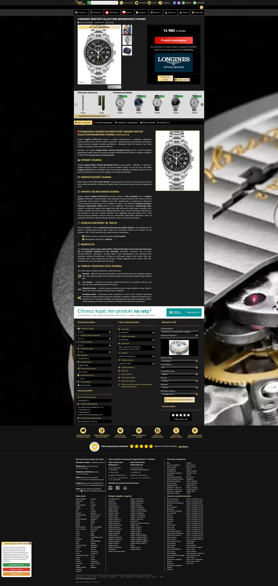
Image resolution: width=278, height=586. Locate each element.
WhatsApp (85, 491)
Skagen (93, 543)
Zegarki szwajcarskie (137, 501)
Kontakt (188, 463)
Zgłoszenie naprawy (173, 493)
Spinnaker (94, 545)
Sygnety (169, 561)
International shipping (173, 481)
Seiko (92, 539)
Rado (92, 533)
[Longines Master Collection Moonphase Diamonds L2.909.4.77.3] (157, 103)
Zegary (133, 545)
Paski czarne (190, 549)
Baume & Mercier (81, 519)
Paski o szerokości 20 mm (194, 525)
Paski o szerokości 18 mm (194, 521)
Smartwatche (112, 505)
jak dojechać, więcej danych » (117, 475)
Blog (168, 463)
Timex (93, 555)
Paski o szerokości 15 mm (194, 515)
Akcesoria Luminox (173, 501)
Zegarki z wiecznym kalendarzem (137, 520)
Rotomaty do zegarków (174, 559)
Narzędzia (170, 519)
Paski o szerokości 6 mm (194, 499)
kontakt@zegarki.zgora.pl (97, 462)
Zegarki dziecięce (114, 523)
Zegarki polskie (113, 545)
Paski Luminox (171, 539)
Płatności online (191, 473)
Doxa (77, 543)
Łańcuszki (170, 517)
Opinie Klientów (148, 122)
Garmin (78, 557)
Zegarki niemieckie (114, 541)
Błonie (78, 523)
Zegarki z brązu (113, 517)
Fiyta (77, 549)
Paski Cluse (171, 527)
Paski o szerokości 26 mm (194, 535)
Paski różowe (190, 557)
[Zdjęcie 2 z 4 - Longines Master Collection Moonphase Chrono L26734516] (127, 29)
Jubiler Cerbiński (81, 567)
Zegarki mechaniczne (115, 537)
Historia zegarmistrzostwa (175, 479)
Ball (77, 511)
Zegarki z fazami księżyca (139, 511)
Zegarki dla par (113, 511)
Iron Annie (79, 563)
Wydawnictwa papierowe (174, 565)
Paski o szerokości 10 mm (194, 505)
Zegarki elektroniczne (115, 525)
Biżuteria (169, 505)
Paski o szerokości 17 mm (194, 519)
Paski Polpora (171, 545)
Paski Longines (172, 537)
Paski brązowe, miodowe (194, 547)
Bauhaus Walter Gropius (81, 516)
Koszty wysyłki (172, 483)
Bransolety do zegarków (174, 511)
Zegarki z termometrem (138, 517)
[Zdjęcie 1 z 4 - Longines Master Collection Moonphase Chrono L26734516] (99, 54)
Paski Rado (170, 547)
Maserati (93, 513)
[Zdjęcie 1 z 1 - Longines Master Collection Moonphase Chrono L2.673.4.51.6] (178, 161)
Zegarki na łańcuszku (115, 539)
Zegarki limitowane (114, 533)
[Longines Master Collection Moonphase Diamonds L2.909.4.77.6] (120, 103)
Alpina (78, 503)
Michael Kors (95, 517)
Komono (78, 571)
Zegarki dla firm (191, 485)
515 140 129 (84, 468)
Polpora (93, 531)
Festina (78, 547)
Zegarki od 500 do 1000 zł (139, 535)
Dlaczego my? (190, 465)
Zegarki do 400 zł (136, 531)
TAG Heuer (94, 551)
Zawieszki (170, 569)
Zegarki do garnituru (114, 521)
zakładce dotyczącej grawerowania (101, 154)
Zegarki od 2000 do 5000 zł (139, 539)
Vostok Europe (95, 563)
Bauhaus (78, 513)
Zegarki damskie (113, 507)
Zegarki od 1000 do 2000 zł (139, 537)
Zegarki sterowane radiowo (116, 551)
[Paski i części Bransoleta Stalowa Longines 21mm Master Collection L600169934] (83, 103)
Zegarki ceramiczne (114, 519)
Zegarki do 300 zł (136, 529)
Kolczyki (169, 515)
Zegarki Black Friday (190, 492)
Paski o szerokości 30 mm (194, 539)
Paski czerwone (191, 551)
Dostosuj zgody (16, 574)
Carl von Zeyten (81, 529)
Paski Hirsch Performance (175, 533)
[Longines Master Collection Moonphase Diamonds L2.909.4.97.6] (139, 103)
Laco (92, 501)
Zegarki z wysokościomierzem (140, 523)
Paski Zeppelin (171, 553)
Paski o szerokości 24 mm (194, 533)
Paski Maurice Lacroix (174, 541)
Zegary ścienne (135, 547)
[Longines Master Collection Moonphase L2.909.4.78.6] (194, 103)
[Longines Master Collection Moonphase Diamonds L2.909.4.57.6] (176, 103)
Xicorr (92, 565)
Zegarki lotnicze (113, 535)
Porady (188, 475)
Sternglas (94, 547)
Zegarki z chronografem (138, 509)
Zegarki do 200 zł (136, 527)
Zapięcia (169, 567)
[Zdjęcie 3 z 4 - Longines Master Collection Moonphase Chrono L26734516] (127, 40)
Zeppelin (93, 567)
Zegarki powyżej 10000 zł (138, 543)
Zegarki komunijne (192, 489)
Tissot (93, 557)
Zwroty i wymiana (191, 487)
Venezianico (94, 561)
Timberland (94, 553)
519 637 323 (84, 479)
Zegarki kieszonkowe (115, 529)
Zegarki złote (135, 525)
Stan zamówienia (191, 483)
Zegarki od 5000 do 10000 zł (139, 541)
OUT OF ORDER (96, 527)
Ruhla (92, 535)
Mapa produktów (172, 485)
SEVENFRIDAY (96, 541)
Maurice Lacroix (96, 515)
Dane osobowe (171, 467)
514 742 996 (84, 474)
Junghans (79, 569)
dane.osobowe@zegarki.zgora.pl (85, 578)
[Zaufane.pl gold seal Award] (94, 447)
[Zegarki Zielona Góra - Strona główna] (79, 2)
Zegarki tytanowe (136, 505)
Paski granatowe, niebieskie (195, 553)
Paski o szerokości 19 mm (194, 523)
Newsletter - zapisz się (174, 487)
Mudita (93, 521)
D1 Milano (79, 539)
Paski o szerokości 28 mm (194, 537)
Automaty (111, 501)
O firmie (188, 469)
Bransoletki (170, 509)
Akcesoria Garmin (172, 499)
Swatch (93, 549)
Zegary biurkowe (136, 549)
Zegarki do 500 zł (136, 533)
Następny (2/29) (114, 86)
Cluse (77, 535)
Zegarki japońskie (114, 527)
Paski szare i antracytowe (194, 559)
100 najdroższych (113, 499)
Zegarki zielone (113, 515)
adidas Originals (81, 499)
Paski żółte (190, 563)
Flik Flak (78, 551)
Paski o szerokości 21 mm (194, 527)
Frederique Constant (82, 555)
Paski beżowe (190, 541)
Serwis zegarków (191, 481)
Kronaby (93, 499)
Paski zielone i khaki (192, 561)
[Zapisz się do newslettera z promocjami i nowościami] (201, 7)
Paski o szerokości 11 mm (194, 507)
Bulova (78, 525)
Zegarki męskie (113, 509)
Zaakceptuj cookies (16, 564)
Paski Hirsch (171, 529)
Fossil (78, 553)
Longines (93, 505)
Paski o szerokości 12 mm (194, 509)
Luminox (93, 511)
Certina (78, 533)
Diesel (78, 541)
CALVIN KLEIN (80, 527)
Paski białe (190, 543)
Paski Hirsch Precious (174, 535)
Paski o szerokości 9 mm (194, 503)
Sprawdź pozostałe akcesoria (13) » (92, 116)
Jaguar (78, 565)
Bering (78, 521)
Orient (92, 523)
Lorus (92, 507)
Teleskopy (170, 563)
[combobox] (104, 3)
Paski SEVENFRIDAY (174, 549)
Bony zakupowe (172, 507)
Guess (78, 559)
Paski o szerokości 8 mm (194, 501)
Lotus (92, 509)
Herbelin (78, 561)
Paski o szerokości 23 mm (194, 531)
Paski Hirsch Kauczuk (174, 531)
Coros (77, 537)
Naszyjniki (170, 521)
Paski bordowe (191, 545)
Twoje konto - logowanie (174, 491)
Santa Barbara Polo (97, 537)
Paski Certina (171, 525)
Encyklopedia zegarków (174, 473)
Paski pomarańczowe (193, 555)
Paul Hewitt (94, 529)
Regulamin (189, 479)
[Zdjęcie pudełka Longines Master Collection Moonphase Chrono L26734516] (127, 51)
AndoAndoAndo (81, 505)
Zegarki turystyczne (137, 503)
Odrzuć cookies (16, 569)
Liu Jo (92, 503)
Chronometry (112, 503)
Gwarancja (170, 475)
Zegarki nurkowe (113, 543)
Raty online (190, 477)
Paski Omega (171, 543)
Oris (92, 525)
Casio (77, 531)
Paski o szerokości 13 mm (194, 511)
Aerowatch (79, 501)
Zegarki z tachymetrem (138, 515)
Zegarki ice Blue (113, 513)
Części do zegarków (173, 465)
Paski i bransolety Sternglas (176, 555)
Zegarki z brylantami (137, 507)
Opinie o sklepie (191, 471)
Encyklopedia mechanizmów (171, 470)
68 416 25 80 (114, 472)
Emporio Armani (81, 545)
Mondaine (94, 519)
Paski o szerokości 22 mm (194, 529)
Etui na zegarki (171, 513)
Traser (93, 559)
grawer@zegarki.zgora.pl (96, 485)
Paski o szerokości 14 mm (194, 513)
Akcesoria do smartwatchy (175, 503)
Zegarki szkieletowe (137, 499)
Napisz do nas (190, 467)
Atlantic (78, 507)
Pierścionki (170, 557)
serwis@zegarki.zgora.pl (96, 479)
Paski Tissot (171, 551)
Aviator (78, 509)
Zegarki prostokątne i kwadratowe (115, 548)
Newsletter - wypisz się (174, 489)
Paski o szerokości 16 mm (194, 517)
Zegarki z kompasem (137, 513)
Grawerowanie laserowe (174, 477)
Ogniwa (169, 523)
